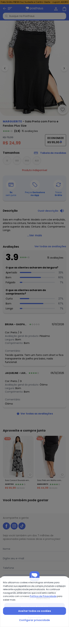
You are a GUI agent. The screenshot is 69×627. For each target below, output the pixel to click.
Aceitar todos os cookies (34, 611)
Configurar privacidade (34, 620)
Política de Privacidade (43, 596)
